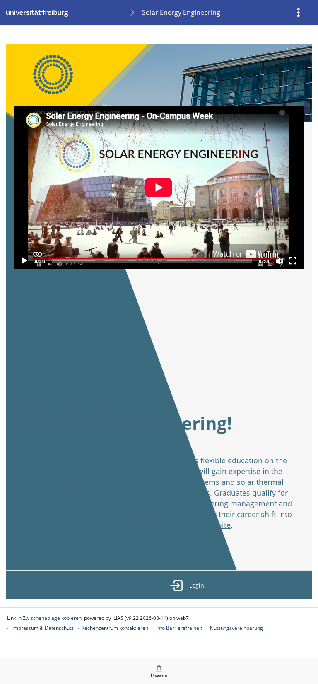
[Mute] (279, 261)
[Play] (24, 261)
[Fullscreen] (293, 261)
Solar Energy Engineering (181, 12)
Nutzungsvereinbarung (236, 627)
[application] (159, 187)
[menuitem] (299, 12)
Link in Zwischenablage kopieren (44, 617)
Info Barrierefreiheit (179, 627)
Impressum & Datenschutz (43, 627)
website (217, 525)
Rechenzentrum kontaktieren (115, 627)
